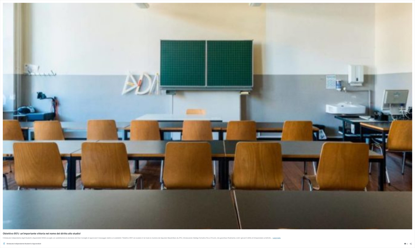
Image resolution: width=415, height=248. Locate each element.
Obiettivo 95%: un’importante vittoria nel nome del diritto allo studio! (42, 233)
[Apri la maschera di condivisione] (410, 243)
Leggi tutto (277, 238)
